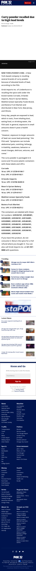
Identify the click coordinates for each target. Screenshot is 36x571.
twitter (19, 551)
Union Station (5, 442)
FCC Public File (5, 526)
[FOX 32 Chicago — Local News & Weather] (6, 3)
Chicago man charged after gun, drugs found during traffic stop (12, 329)
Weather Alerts (21, 410)
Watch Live (27, 3)
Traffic (4, 427)
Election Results (21, 431)
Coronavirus (20, 472)
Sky (2, 461)
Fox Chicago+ (20, 453)
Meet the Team (5, 520)
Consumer (4, 472)
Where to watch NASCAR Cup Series (22, 520)
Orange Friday (5, 502)
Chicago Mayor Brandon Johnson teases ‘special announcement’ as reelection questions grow (12, 338)
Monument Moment (7, 500)
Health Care (20, 479)
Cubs (2, 455)
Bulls (2, 453)
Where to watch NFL (22, 511)
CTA (2, 433)
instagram (16, 551)
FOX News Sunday (6, 422)
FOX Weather (20, 420)
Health (11, 23)
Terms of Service (19, 391)
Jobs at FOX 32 (5, 522)
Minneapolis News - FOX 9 (22, 500)
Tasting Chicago (5, 498)
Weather (20, 404)
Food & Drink (20, 455)
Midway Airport (5, 440)
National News (5, 408)
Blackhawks (4, 451)
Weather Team (21, 414)
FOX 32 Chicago (5, 23)
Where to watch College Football (21, 514)
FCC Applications (6, 528)
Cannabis (19, 474)
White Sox (4, 457)
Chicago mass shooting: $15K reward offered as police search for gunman (11, 345)
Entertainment (22, 446)
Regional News (22, 490)
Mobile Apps (4, 511)
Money (4, 468)
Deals (3, 474)
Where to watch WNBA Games (21, 538)
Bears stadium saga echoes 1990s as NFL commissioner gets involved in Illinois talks (22, 285)
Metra (3, 435)
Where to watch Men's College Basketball (21, 528)
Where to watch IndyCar (21, 523)
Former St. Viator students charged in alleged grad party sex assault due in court (22, 271)
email (23, 551)
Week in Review (5, 494)
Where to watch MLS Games (22, 541)
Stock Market (5, 485)
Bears (3, 449)
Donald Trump (21, 435)
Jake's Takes (20, 449)
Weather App (20, 416)
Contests (3, 518)
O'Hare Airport (5, 437)
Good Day (4, 414)
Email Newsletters (6, 514)
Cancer (19, 470)
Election (19, 429)
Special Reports (5, 416)
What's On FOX (21, 451)
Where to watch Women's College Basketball (21, 533)
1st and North (5, 492)
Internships (4, 524)
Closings (19, 412)
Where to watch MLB (23, 517)
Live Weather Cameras (20, 406)
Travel (3, 431)
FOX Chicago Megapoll (5, 419)
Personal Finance (6, 479)
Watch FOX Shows (22, 459)
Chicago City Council (22, 442)
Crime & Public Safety (7, 412)
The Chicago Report (22, 433)
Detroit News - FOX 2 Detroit (23, 496)
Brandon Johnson (21, 440)
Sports (4, 446)
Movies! (19, 457)
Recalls (19, 481)
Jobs (2, 477)
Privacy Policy (20, 389)
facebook (13, 551)
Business (3, 470)
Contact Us (4, 516)
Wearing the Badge (6, 496)
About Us (5, 507)
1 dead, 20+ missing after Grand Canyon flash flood (12, 352)
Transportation (5, 429)
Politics (19, 427)
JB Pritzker (19, 437)
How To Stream (5, 509)
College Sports (5, 463)
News (3, 404)
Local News (4, 406)
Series (3, 490)
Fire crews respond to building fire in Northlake (11, 321)
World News (4, 410)
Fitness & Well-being (22, 477)
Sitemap (3, 530)
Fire (2, 459)
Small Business (5, 483)
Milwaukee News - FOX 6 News (22, 492)
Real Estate (4, 481)
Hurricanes (20, 418)
